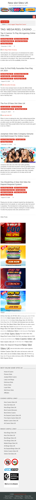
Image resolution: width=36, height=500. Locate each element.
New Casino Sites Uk (25, 339)
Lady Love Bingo (9, 379)
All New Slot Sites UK (6, 316)
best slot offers (30, 322)
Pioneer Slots (8, 374)
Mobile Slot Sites (16, 336)
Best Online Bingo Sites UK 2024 (21, 320)
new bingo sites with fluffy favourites (8, 338)
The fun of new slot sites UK (13, 103)
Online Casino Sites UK (11, 451)
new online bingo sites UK (19, 341)
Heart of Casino (8, 371)
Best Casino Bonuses (21, 187)
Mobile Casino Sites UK (11, 420)
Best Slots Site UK (16, 324)
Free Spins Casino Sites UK (12, 418)
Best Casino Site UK (14, 318)
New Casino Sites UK (7, 41)
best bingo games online (25, 315)
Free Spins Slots (12, 334)
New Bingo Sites (16, 106)
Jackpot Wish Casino (10, 377)
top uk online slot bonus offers (16, 356)
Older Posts (4, 217)
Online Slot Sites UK (21, 41)
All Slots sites (16, 316)
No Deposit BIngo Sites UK (12, 448)
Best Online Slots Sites (21, 39)
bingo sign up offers (28, 326)
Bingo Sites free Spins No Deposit (11, 328)
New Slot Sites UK (9, 405)
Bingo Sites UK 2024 (26, 328)
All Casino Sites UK (10, 423)
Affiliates (6, 393)
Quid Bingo (29, 353)
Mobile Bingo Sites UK (10, 443)
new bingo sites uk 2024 (28, 336)
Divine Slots (7, 385)
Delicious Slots (12, 331)
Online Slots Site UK (19, 354)
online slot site (8, 353)
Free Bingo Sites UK (10, 440)
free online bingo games (23, 331)
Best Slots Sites (5, 324)
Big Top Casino (8, 326)
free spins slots (5, 76)
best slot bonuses (19, 322)
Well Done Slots (9, 390)
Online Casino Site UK (9, 351)
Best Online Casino (10, 412)
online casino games (26, 348)
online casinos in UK (17, 76)
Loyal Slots (7, 387)
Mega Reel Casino (6, 336)
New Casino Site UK (7, 342)
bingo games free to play (19, 326)
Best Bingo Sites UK (6, 39)
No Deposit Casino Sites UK (12, 415)
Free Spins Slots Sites (26, 333)
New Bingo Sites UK (10, 407)
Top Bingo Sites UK (6, 43)
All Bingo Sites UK (9, 446)
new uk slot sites (15, 348)
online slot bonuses (22, 351)
